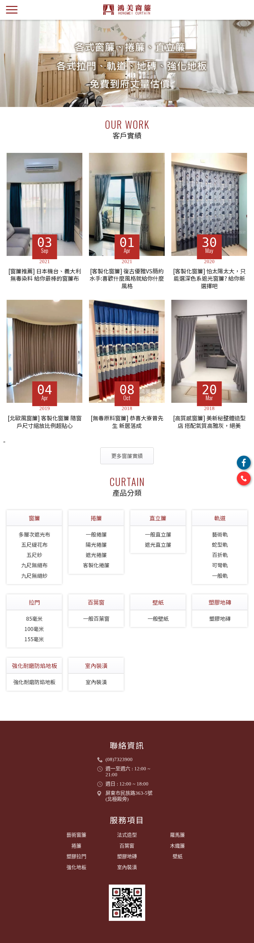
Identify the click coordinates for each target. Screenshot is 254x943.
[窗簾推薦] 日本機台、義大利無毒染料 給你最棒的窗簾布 (44, 274)
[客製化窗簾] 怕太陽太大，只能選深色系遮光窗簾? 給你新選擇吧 (209, 278)
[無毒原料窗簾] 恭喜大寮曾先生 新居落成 (127, 421)
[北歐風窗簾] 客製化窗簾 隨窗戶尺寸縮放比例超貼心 (45, 421)
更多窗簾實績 (127, 456)
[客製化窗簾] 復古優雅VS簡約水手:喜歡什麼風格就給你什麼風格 (127, 278)
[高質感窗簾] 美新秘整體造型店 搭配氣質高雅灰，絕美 (209, 421)
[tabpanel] (127, 63)
